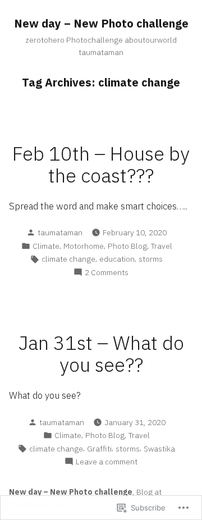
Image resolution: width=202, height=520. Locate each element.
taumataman (60, 232)
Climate (46, 246)
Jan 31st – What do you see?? (101, 353)
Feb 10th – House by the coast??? (101, 164)
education (117, 259)
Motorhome (83, 246)
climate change (68, 259)
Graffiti (99, 449)
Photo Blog (127, 246)
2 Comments (106, 273)
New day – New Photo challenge (101, 23)
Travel (161, 246)
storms (151, 259)
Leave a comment (106, 462)
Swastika (159, 449)
